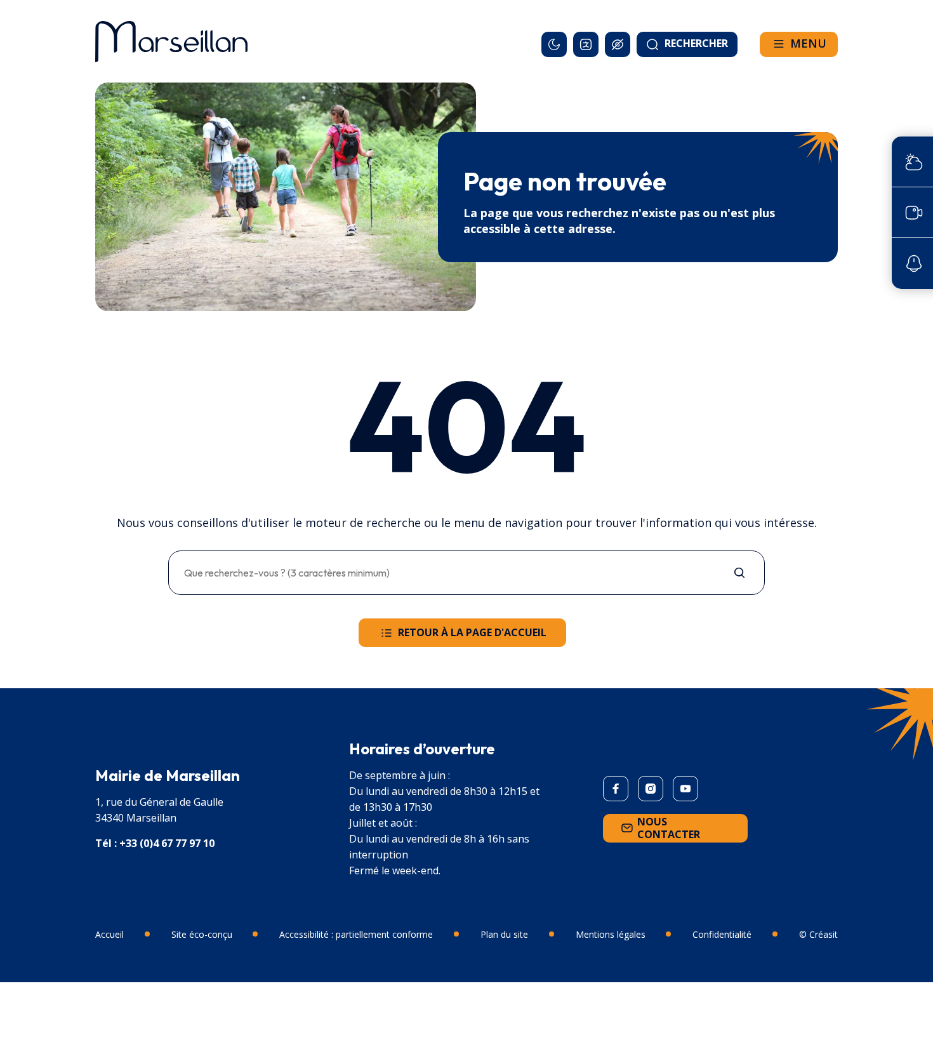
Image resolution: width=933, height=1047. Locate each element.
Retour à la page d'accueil (472, 632)
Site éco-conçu (201, 934)
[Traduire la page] (586, 44)
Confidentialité (721, 934)
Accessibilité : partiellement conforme (356, 934)
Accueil (109, 934)
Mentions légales (610, 934)
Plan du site (504, 934)
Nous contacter (668, 828)
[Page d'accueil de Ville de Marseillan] (171, 41)
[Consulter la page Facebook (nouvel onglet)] (615, 788)
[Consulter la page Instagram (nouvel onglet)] (650, 788)
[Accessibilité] (617, 44)
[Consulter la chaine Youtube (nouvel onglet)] (685, 788)
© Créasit (818, 934)
